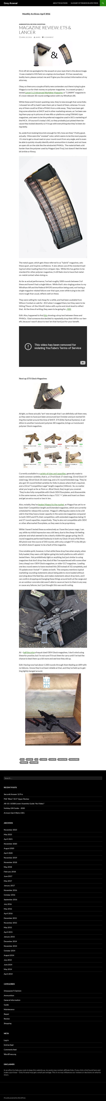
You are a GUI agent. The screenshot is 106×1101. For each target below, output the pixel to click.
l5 (36, 759)
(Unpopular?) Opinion (12, 991)
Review (33, 24)
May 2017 (8, 881)
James (37, 37)
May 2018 (8, 867)
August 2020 (9, 848)
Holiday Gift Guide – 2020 (14, 808)
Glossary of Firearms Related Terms (84, 3)
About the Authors (60, 3)
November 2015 (10, 923)
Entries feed (8, 1045)
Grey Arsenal (10, 3)
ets (22, 759)
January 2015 (9, 937)
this (45, 315)
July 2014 (8, 960)
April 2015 (8, 932)
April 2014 (8, 974)
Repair (6, 1014)
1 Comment (48, 37)
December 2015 (10, 918)
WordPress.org (10, 1054)
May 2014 (8, 969)
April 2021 (8, 839)
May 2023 (8, 834)
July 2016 (8, 904)
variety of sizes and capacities (53, 473)
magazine (62, 759)
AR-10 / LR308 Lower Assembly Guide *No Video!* (24, 803)
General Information (12, 1000)
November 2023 (10, 830)
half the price (29, 652)
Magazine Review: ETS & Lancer (45, 30)
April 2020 (8, 853)
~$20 (68, 309)
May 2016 (8, 909)
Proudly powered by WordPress (14, 1098)
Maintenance (9, 1009)
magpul (24, 762)
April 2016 (8, 913)
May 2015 (8, 927)
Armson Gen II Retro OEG (14, 813)
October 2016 (9, 895)
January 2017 (9, 885)
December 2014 (10, 941)
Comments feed (10, 1049)
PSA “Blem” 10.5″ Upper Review (16, 799)
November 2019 (10, 858)
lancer (52, 759)
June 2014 (8, 964)
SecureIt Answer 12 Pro (13, 794)
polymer (34, 762)
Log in (6, 1040)
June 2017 (8, 876)
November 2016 (10, 890)
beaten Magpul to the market (51, 504)
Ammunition (24, 24)
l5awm (43, 759)
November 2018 (10, 862)
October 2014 (9, 951)
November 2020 (10, 844)
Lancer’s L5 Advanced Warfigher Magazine (44, 92)
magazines (74, 759)
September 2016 (10, 899)
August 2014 (9, 955)
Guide (6, 1005)
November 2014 (10, 946)
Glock (29, 759)
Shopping (41, 24)
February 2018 (10, 871)
